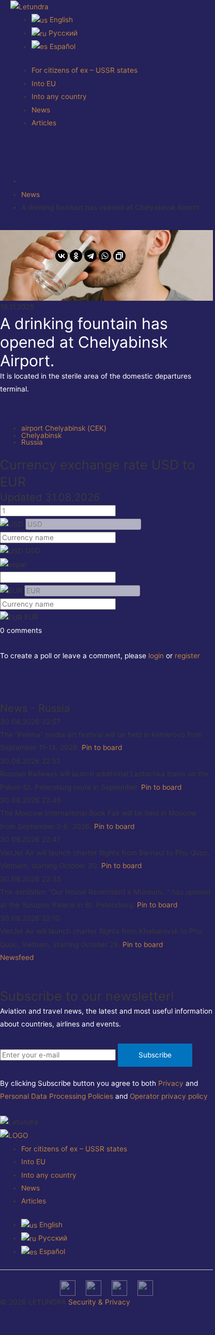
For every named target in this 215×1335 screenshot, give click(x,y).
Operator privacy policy (169, 1096)
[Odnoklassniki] (76, 256)
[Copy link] (119, 256)
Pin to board (102, 747)
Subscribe (155, 1055)
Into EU (44, 83)
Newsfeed (17, 957)
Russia (32, 442)
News (41, 110)
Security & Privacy (99, 1302)
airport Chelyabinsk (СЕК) (63, 428)
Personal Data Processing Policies (56, 1096)
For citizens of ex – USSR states (84, 70)
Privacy (170, 1083)
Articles (44, 123)
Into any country (59, 96)
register (187, 656)
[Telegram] (90, 256)
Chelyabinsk (41, 435)
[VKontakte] (61, 256)
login (156, 656)
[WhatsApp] (105, 256)
